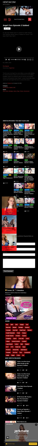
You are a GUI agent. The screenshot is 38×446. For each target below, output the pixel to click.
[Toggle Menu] (5, 19)
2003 (4, 91)
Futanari (24, 335)
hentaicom (9, 83)
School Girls (15, 349)
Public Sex (17, 346)
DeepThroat (22, 330)
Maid (22, 344)
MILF (7, 346)
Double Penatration (10, 332)
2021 (16, 324)
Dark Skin (15, 330)
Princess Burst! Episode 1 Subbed (7, 147)
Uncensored (26, 91)
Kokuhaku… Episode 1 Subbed (18, 162)
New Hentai (5, 130)
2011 (7, 324)
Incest (27, 338)
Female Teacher (9, 335)
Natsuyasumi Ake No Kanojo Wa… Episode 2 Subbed (30, 192)
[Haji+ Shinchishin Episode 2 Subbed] (19, 186)
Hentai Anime (6, 87)
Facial (18, 332)
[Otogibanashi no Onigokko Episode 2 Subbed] (19, 141)
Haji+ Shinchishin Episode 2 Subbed (18, 192)
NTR (12, 346)
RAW (10, 174)
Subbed (11, 87)
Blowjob (14, 327)
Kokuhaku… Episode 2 (6, 162)
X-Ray (18, 355)
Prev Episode (6, 66)
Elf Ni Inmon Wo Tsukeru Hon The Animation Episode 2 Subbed (8, 133)
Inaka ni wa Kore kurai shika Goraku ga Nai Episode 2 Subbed (23, 363)
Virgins (12, 355)
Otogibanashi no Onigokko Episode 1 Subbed (29, 148)
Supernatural (24, 349)
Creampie (8, 330)
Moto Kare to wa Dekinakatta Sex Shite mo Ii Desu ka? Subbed (29, 133)
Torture (21, 91)
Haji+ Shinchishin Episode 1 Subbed (29, 206)
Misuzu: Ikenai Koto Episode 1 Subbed (19, 177)
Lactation (24, 341)
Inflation (8, 341)
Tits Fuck (15, 352)
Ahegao (22, 324)
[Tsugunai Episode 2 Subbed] (19, 200)
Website (5, 252)
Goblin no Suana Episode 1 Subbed (29, 162)
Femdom (18, 335)
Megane (27, 344)
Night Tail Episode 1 (8, 178)
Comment (5, 257)
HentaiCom (9, 2)
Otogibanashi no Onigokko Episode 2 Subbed (19, 148)
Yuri (23, 355)
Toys (21, 352)
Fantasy (24, 332)
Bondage (11, 91)
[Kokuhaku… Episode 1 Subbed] (19, 156)
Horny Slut (21, 338)
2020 (12, 324)
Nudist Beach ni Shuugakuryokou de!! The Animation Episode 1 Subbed (29, 178)
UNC (14, 87)
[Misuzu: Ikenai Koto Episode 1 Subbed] (19, 171)
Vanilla (7, 355)
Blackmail (8, 327)
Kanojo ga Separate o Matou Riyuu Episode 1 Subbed (18, 133)
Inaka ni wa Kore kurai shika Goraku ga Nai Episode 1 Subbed (23, 375)
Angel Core (11, 68)
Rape (18, 91)
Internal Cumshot (16, 341)
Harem (14, 338)
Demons (29, 330)
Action (7, 91)
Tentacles (8, 352)
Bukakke (27, 327)
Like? (8, 28)
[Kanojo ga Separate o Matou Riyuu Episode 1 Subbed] (19, 126)
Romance (8, 349)
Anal (27, 324)
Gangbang (8, 338)
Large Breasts (9, 344)
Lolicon (15, 91)
